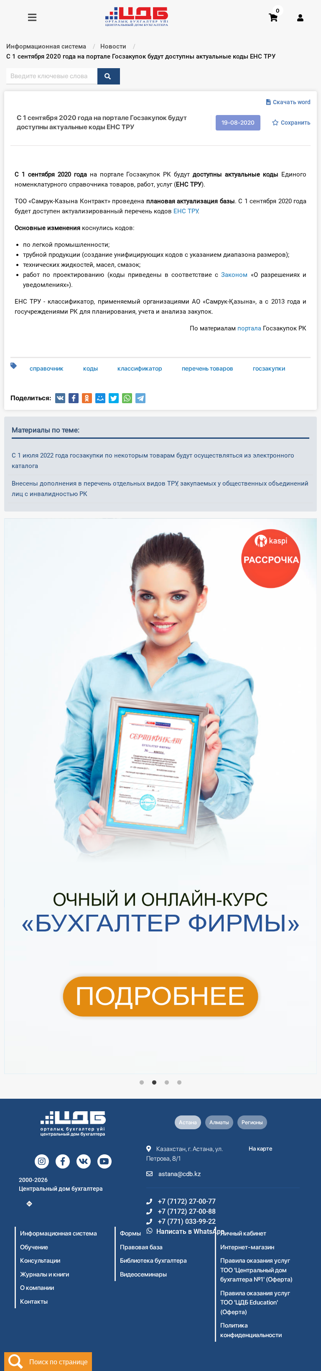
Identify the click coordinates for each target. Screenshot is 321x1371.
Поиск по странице (58, 1361)
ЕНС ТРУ (185, 211)
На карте (261, 1148)
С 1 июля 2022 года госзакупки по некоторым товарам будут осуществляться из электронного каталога (153, 461)
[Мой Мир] (100, 398)
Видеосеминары (143, 1274)
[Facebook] (74, 398)
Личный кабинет (243, 1233)
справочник (47, 368)
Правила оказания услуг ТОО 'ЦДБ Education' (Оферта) (255, 1302)
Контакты (34, 1301)
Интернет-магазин (247, 1247)
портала (249, 328)
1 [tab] (142, 1083)
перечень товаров (207, 368)
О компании (37, 1288)
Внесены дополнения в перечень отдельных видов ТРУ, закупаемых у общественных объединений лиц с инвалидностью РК (160, 489)
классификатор (139, 368)
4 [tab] (179, 1083)
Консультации (40, 1260)
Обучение (34, 1247)
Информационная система (58, 1233)
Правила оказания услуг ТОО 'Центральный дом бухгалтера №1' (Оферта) (256, 1270)
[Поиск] (108, 76)
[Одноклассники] (87, 398)
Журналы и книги (44, 1274)
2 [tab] (154, 1083)
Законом (234, 275)
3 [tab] (167, 1083)
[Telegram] (140, 398)
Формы (130, 1233)
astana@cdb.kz (179, 1174)
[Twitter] (114, 398)
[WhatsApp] (127, 398)
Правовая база (141, 1247)
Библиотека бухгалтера (153, 1260)
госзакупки (269, 368)
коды (90, 368)
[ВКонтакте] (60, 398)
